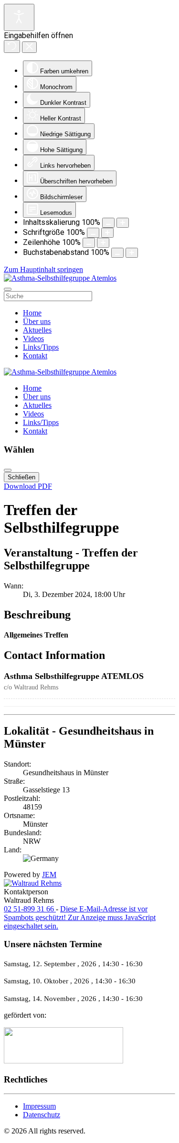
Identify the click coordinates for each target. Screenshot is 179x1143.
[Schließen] (7, 470)
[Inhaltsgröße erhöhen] (122, 223)
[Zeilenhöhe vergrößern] (103, 243)
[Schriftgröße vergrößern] (107, 233)
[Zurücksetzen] (12, 46)
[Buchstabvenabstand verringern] (117, 253)
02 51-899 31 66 (30, 909)
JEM (49, 874)
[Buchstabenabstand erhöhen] (132, 253)
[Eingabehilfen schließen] (29, 47)
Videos (33, 338)
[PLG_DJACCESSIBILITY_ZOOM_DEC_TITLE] (108, 223)
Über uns (37, 321)
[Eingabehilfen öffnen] (19, 17)
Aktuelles (37, 330)
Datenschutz (41, 1115)
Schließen (21, 477)
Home (32, 313)
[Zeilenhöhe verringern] (89, 243)
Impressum (39, 1106)
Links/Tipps (41, 347)
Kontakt (35, 356)
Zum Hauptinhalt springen (43, 269)
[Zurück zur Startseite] (60, 278)
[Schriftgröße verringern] (93, 233)
